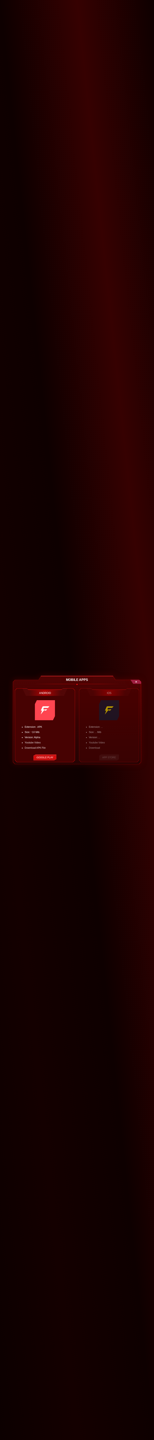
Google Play (44, 757)
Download (94, 747)
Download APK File (35, 747)
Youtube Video (33, 742)
